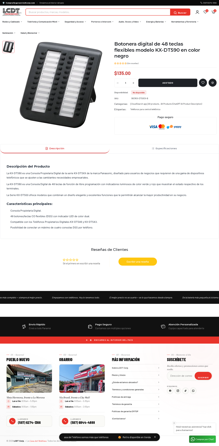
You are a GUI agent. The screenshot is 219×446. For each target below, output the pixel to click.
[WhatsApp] (193, 391)
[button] (120, 63)
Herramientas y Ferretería (183, 21)
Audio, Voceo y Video (129, 21)
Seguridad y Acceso (74, 21)
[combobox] (98, 12)
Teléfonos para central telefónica (145, 109)
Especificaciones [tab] (166, 148)
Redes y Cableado (11, 21)
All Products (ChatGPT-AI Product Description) (181, 104)
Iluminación (7, 33)
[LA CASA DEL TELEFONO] (12, 12)
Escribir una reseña (138, 261)
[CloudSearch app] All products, (145, 104)
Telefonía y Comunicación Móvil (42, 21)
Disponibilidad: (121, 92)
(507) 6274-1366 (210, 3)
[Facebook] (170, 391)
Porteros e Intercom (101, 21)
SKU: (116, 98)
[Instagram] (178, 391)
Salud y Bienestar (29, 33)
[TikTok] (185, 391)
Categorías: (121, 103)
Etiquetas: (120, 109)
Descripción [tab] (56, 148)
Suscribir (203, 378)
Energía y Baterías (155, 21)
